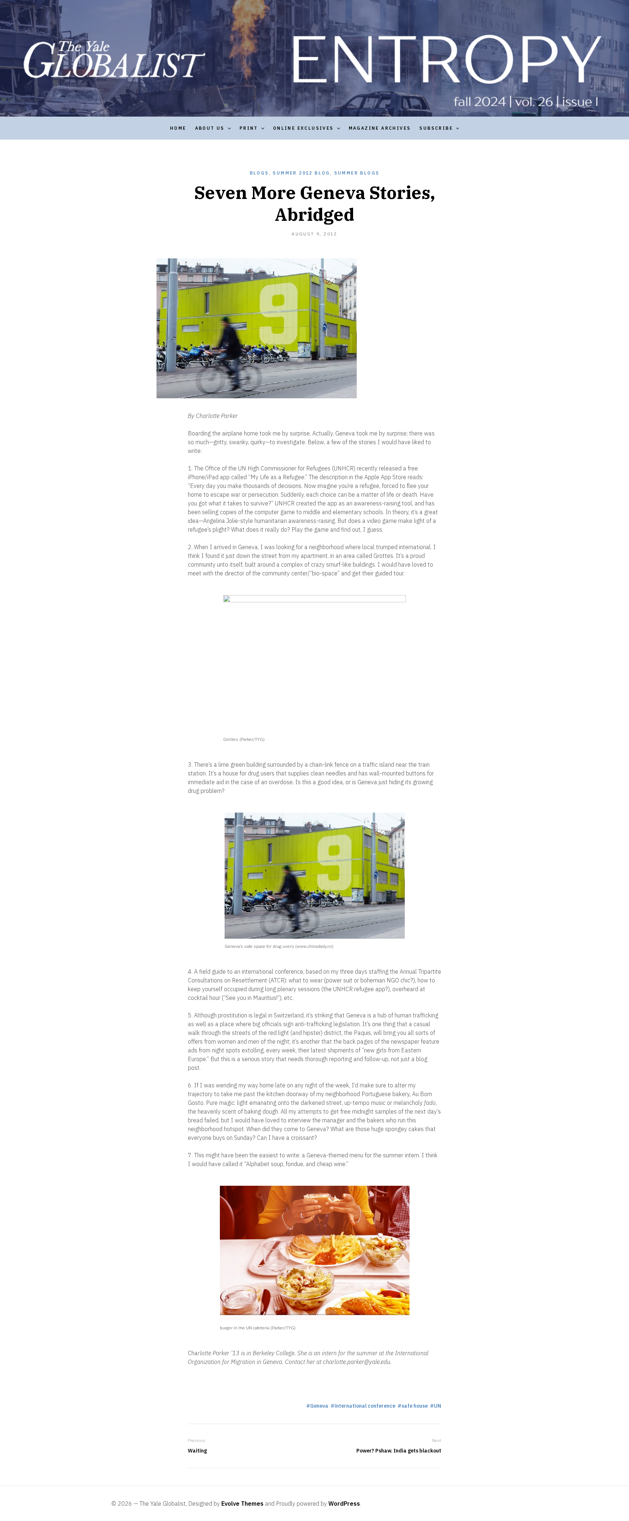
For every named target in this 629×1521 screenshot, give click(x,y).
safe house (414, 1406)
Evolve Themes (242, 1503)
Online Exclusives (303, 128)
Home (178, 128)
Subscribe (436, 128)
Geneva (319, 1406)
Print (249, 128)
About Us (210, 128)
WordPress (344, 1503)
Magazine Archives (380, 128)
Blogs (259, 173)
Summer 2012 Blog (301, 173)
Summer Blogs (357, 173)
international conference (365, 1406)
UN (437, 1406)
